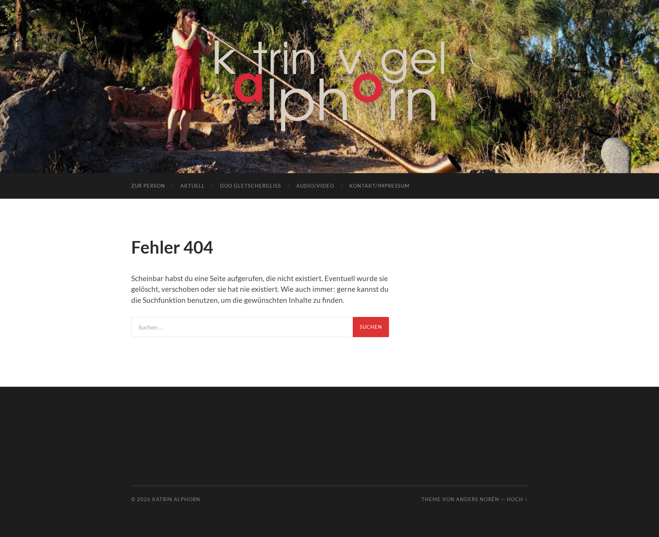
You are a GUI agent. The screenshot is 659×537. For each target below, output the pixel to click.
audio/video (315, 186)
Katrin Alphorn (176, 499)
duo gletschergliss (250, 186)
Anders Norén (477, 499)
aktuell (192, 186)
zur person (148, 186)
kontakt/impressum (379, 186)
